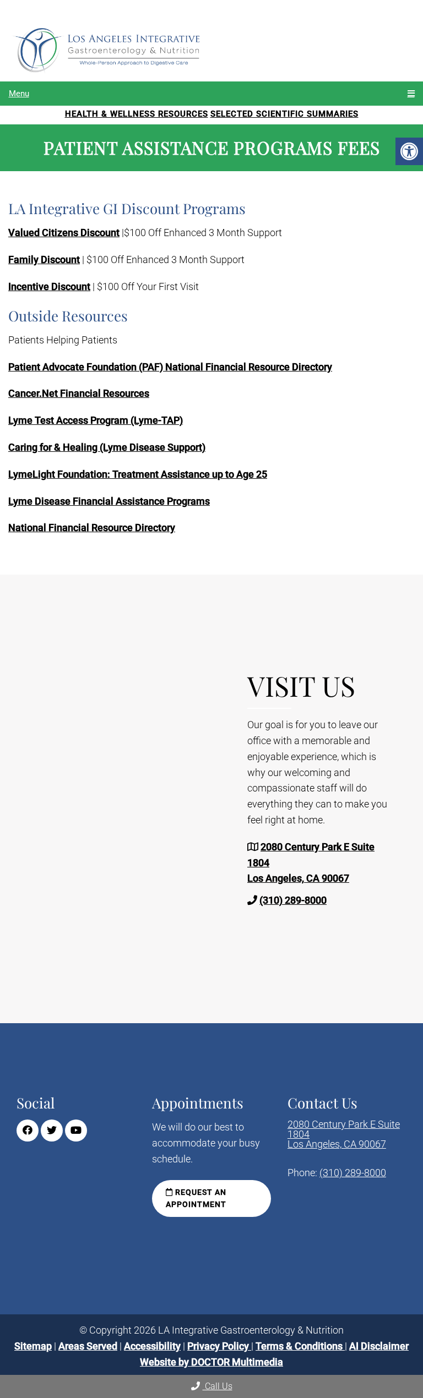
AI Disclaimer (379, 1345)
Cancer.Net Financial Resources (78, 393)
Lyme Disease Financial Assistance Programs (109, 501)
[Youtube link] (76, 1131)
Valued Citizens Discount (64, 232)
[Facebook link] (28, 1131)
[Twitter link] (52, 1131)
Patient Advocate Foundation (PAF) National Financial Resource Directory (170, 367)
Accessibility (152, 1345)
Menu (19, 94)
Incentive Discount (49, 286)
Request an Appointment (196, 1198)
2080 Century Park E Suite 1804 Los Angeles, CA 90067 (344, 1134)
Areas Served (87, 1345)
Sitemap (33, 1345)
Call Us (217, 1386)
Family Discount (44, 259)
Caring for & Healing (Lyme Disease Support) (106, 447)
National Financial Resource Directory (91, 527)
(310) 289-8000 (293, 900)
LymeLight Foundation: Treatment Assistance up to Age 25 (137, 474)
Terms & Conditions (300, 1345)
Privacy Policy (219, 1345)
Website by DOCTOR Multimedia (211, 1361)
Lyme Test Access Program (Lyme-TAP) (95, 420)
